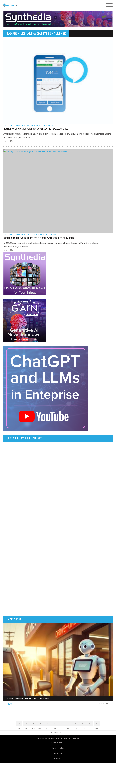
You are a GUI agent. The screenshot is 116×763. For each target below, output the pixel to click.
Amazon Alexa (22, 126)
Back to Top (56, 733)
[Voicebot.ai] (44, 5)
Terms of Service (58, 742)
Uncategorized (51, 126)
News (9, 704)
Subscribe (58, 753)
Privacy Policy (58, 748)
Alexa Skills (8, 126)
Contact (58, 758)
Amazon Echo (37, 235)
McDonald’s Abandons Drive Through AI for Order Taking (28, 698)
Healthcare (36, 126)
